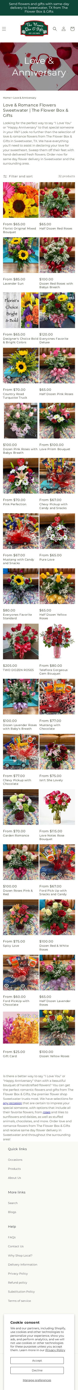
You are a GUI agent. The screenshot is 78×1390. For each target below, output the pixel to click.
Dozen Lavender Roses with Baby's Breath (20, 726)
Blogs (12, 1212)
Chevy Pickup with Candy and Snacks (53, 506)
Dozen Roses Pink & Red (18, 892)
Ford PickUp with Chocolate (16, 1002)
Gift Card (10, 1056)
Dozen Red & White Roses (54, 947)
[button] (54, 28)
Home (7, 97)
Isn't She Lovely (51, 780)
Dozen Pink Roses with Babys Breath (20, 451)
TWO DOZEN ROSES (18, 670)
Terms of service (19, 1301)
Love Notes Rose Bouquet (51, 837)
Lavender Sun (13, 283)
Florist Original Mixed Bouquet (19, 230)
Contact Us (16, 1246)
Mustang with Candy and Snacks (18, 561)
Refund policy (17, 1282)
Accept (37, 1360)
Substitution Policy (21, 1291)
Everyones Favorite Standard (17, 616)
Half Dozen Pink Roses (56, 394)
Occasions (15, 1160)
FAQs (12, 1237)
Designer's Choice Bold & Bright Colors (20, 340)
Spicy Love (11, 946)
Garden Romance (16, 835)
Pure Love (46, 559)
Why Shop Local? (20, 1255)
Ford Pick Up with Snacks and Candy (53, 892)
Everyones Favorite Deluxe (53, 340)
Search (13, 1203)
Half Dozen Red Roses (55, 228)
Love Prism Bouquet (54, 449)
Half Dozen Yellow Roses (53, 616)
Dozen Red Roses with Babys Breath (56, 285)
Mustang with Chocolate (49, 726)
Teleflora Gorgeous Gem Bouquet (53, 671)
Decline (37, 1370)
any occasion (12, 1103)
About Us (14, 1178)
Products (14, 1169)
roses (46, 1112)
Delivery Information (22, 1264)
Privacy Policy (55, 1350)
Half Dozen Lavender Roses (55, 1002)
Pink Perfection (14, 504)
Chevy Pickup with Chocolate (17, 782)
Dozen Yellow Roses (54, 1056)
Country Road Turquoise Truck (15, 395)
